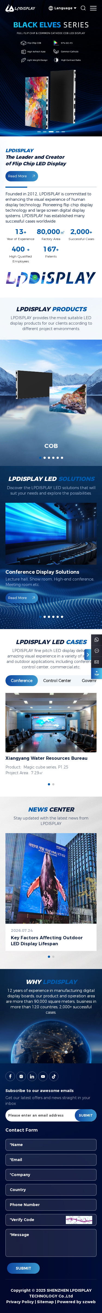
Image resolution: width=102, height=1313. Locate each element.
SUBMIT (23, 1268)
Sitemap (45, 1301)
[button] (39, 131)
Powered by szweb (76, 1301)
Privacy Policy (20, 1301)
